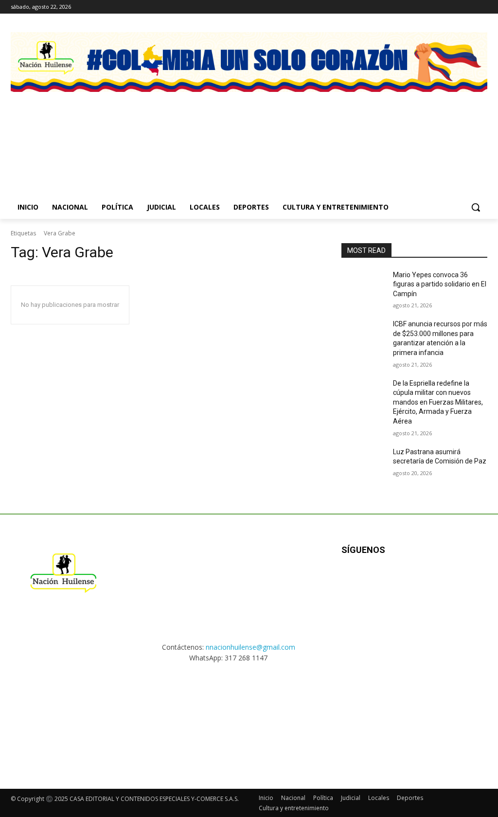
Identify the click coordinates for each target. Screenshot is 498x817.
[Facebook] (441, 7)
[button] (475, 207)
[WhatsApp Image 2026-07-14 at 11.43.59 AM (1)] (311, 133)
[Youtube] (446, 581)
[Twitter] (481, 7)
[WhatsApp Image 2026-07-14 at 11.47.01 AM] (63, 133)
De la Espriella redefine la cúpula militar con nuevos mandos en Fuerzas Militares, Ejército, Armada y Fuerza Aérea (438, 402)
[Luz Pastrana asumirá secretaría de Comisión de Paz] (363, 462)
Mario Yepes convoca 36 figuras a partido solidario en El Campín (439, 284)
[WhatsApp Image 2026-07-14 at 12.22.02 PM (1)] (435, 133)
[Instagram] (455, 7)
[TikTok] (468, 7)
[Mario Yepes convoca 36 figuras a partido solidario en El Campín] (363, 285)
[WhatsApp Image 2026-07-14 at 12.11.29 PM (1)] (187, 133)
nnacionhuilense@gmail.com (250, 647)
